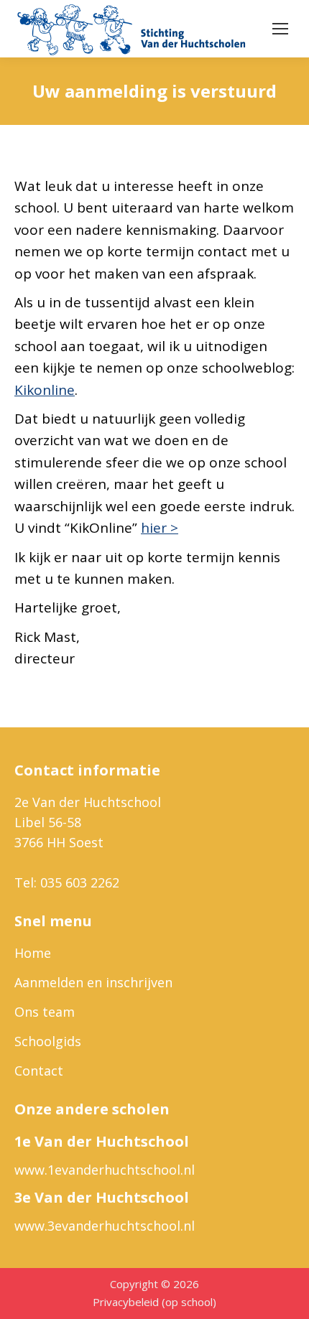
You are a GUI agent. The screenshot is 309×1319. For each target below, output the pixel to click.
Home (32, 952)
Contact (38, 1070)
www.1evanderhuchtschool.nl (104, 1169)
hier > (159, 527)
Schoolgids (47, 1041)
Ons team (44, 1011)
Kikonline (44, 390)
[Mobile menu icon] (280, 28)
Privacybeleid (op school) (154, 1302)
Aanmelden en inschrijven (93, 982)
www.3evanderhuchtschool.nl (104, 1225)
